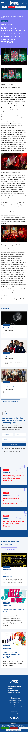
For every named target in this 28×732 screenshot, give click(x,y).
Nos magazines (11, 697)
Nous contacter (15, 713)
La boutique (14, 711)
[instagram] (11, 719)
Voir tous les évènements (10, 401)
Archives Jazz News (14, 702)
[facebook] (17, 719)
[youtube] (14, 719)
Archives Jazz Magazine (15, 700)
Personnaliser (23, 728)
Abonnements (11, 6)
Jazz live (13, 15)
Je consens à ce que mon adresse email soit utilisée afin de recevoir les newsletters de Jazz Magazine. (14, 450)
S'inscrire (14, 444)
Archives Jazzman (14, 704)
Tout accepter (5, 728)
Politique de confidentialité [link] (13, 730)
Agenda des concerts (14, 692)
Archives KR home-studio (15, 707)
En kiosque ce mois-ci (14, 698)
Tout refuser (14, 728)
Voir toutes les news (9, 549)
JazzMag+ (4, 6)
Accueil (3, 15)
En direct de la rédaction (14, 686)
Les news (8, 15)
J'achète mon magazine (21, 6)
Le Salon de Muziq (13, 690)
